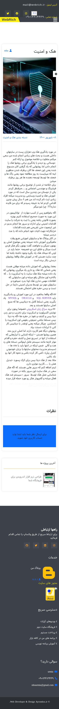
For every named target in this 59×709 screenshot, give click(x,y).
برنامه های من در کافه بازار (42, 638)
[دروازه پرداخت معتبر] (50, 594)
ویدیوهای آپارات (47, 621)
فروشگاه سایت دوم (46, 627)
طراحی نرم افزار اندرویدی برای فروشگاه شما (26, 479)
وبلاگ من (35, 568)
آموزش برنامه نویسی (45, 644)
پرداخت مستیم (48, 632)
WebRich (9, 19)
